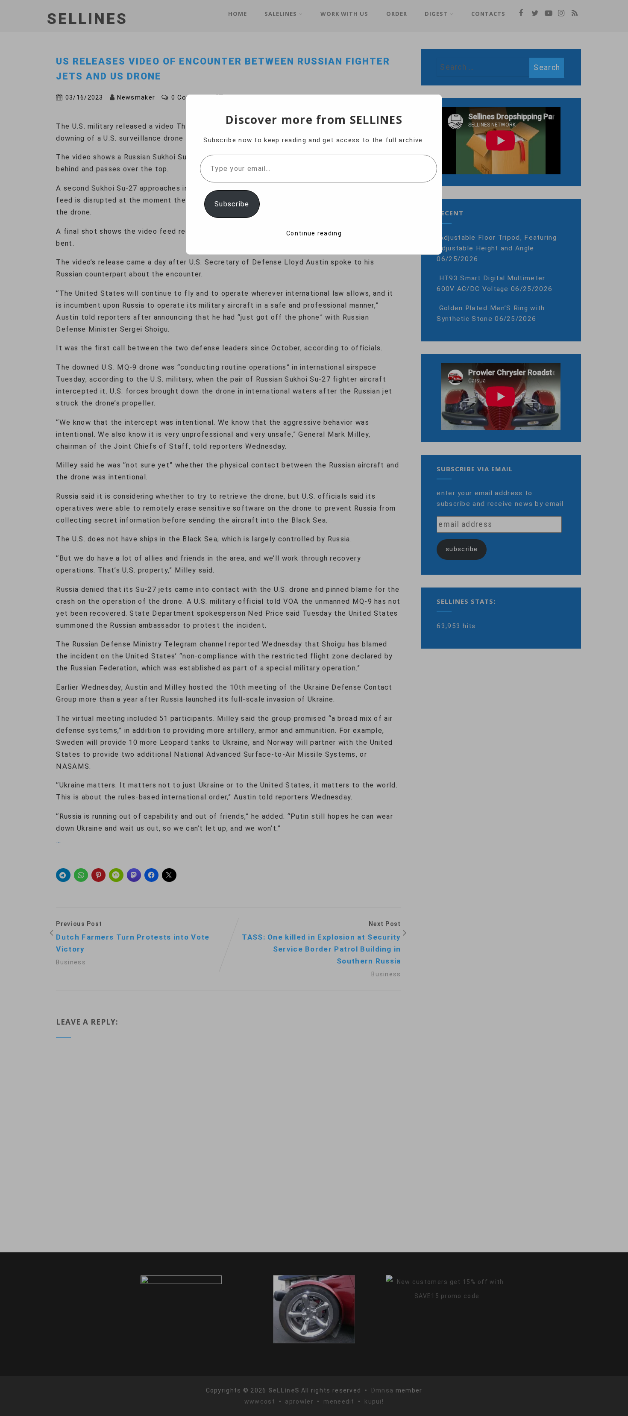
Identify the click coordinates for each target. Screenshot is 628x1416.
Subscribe (231, 204)
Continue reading (314, 233)
